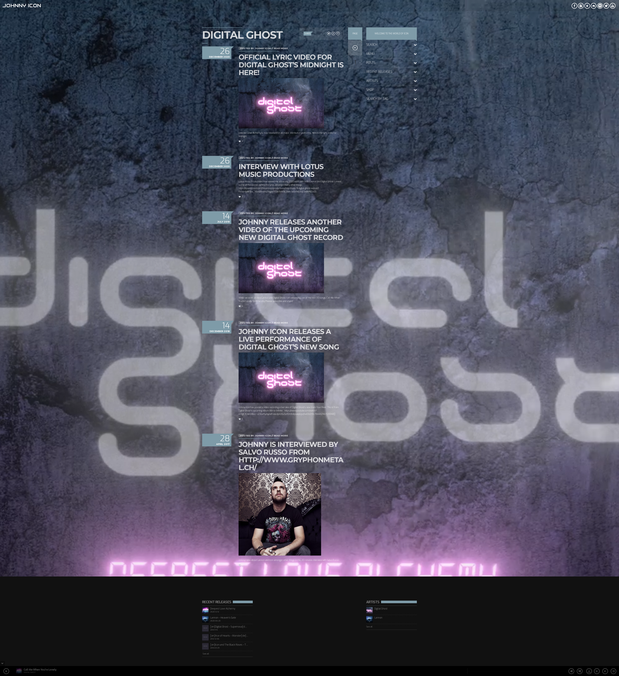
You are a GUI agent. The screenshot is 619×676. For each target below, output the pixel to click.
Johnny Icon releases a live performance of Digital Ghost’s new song (289, 339)
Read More (281, 48)
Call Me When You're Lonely (40, 669)
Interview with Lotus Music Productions (281, 170)
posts (370, 63)
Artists (372, 81)
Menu (370, 54)
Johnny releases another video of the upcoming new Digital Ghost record (291, 230)
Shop (370, 90)
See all (205, 653)
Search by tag (377, 99)
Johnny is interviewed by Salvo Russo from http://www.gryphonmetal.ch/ (291, 456)
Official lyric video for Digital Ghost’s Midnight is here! (291, 65)
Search (371, 45)
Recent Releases (379, 72)
